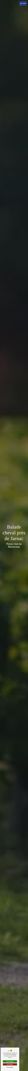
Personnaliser (9, 1067)
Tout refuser (10, 1064)
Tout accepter (10, 1061)
